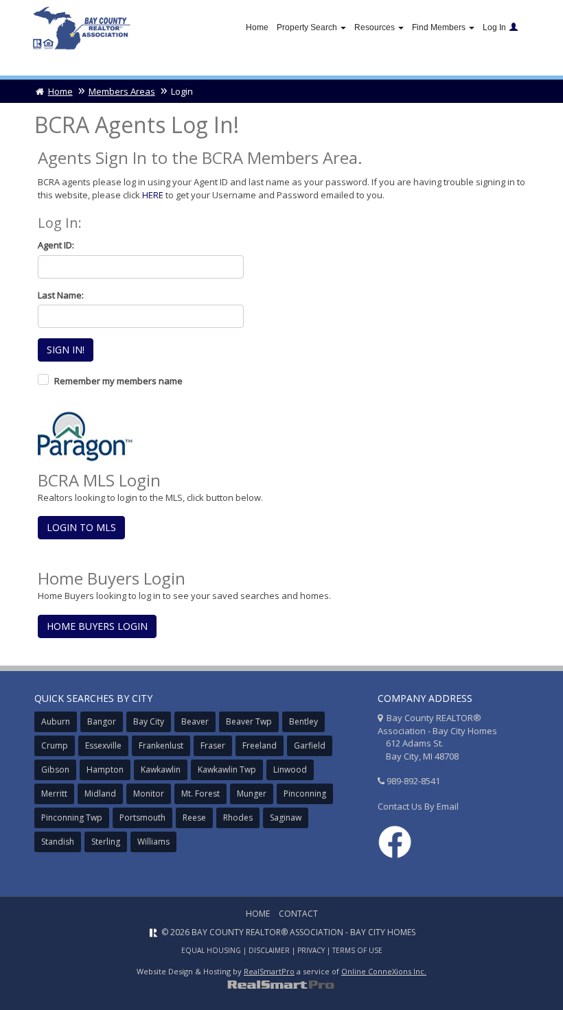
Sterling (105, 841)
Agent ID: (56, 245)
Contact (298, 913)
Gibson (55, 769)
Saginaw (285, 817)
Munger (251, 793)
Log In (494, 27)
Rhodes (238, 817)
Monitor (148, 793)
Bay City (148, 721)
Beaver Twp (249, 721)
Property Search (308, 27)
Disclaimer (269, 950)
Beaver (195, 721)
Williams (153, 841)
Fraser (212, 745)
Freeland (259, 745)
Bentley (303, 721)
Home (257, 27)
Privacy (311, 950)
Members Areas (122, 91)
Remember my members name (118, 381)
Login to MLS (81, 527)
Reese (194, 817)
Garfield (309, 745)
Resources (375, 27)
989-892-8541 (413, 781)
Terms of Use (357, 950)
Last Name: (61, 295)
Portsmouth (142, 817)
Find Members (440, 27)
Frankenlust (161, 745)
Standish (57, 841)
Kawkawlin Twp (227, 769)
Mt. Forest (200, 793)
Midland (100, 793)
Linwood (290, 769)
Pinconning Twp (71, 817)
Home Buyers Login (97, 626)
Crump (54, 745)
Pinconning (305, 793)
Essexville (103, 745)
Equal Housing (211, 950)
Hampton (105, 769)
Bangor (101, 721)
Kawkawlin (161, 769)
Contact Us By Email (418, 806)
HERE (152, 195)
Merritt (54, 793)
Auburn (55, 721)
